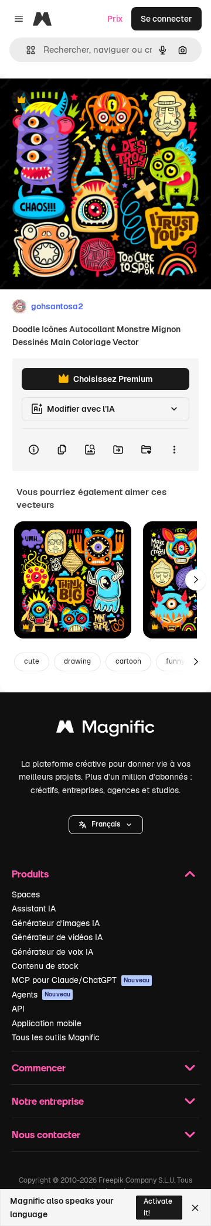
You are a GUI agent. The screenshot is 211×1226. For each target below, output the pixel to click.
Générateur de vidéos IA (57, 937)
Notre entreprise (48, 1101)
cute (31, 661)
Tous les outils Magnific (56, 1037)
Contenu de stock (45, 966)
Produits (30, 874)
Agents (41, 994)
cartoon (128, 661)
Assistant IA (34, 908)
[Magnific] (105, 729)
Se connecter (166, 18)
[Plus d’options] (174, 450)
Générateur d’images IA (56, 923)
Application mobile (46, 1023)
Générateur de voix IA (52, 952)
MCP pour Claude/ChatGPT (80, 980)
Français (105, 824)
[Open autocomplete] (26, 50)
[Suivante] (195, 579)
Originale (77, 100)
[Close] (195, 1208)
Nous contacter (46, 1134)
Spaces (26, 894)
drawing (77, 661)
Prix (115, 18)
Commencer (39, 1067)
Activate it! (158, 1207)
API (18, 1008)
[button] (106, 824)
